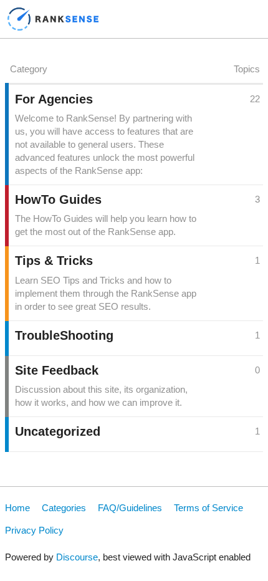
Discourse (77, 557)
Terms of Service (208, 507)
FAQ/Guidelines (130, 507)
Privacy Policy (34, 530)
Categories (64, 507)
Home (17, 507)
